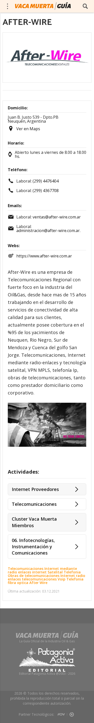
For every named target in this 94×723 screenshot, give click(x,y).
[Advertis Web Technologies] (62, 713)
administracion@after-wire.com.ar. (48, 231)
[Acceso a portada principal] (43, 6)
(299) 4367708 (46, 191)
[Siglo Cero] (71, 713)
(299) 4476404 (46, 181)
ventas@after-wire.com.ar (57, 217)
